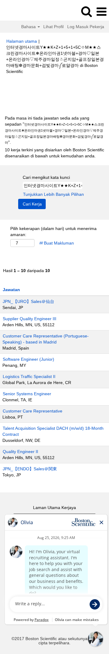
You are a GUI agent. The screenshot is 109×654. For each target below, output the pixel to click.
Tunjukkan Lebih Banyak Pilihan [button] (53, 194)
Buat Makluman (58, 243)
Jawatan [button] (11, 289)
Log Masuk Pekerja (85, 26)
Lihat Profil (53, 26)
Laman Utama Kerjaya (54, 507)
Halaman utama (21, 41)
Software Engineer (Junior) (28, 359)
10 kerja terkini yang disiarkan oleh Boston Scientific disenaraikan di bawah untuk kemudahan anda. (54, 152)
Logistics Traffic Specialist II (29, 376)
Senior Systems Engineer (27, 393)
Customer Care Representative (32, 411)
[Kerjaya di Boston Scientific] (21, 11)
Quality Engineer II (20, 451)
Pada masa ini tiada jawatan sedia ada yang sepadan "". (54, 130)
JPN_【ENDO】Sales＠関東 (30, 468)
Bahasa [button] (29, 26)
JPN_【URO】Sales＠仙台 (28, 301)
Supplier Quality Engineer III (29, 318)
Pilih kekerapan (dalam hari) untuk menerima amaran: (53, 231)
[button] (101, 11)
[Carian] (86, 11)
